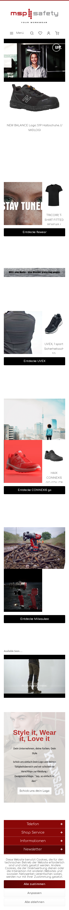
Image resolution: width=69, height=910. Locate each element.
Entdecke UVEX (34, 361)
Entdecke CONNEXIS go (34, 490)
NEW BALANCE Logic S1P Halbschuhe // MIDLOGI (34, 128)
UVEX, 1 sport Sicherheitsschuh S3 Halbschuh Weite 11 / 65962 (54, 349)
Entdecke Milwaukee (34, 619)
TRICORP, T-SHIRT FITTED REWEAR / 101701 (55, 220)
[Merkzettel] (40, 33)
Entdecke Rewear (35, 232)
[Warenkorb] (57, 33)
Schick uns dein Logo (34, 790)
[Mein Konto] (49, 33)
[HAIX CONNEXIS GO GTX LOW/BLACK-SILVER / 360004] (55, 453)
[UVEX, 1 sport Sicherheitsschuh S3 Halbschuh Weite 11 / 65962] (54, 324)
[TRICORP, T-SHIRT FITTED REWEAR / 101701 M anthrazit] (55, 195)
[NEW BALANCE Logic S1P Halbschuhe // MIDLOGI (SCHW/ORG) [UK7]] (34, 99)
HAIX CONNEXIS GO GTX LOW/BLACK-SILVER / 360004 (55, 478)
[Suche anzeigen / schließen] (32, 33)
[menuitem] (16, 33)
